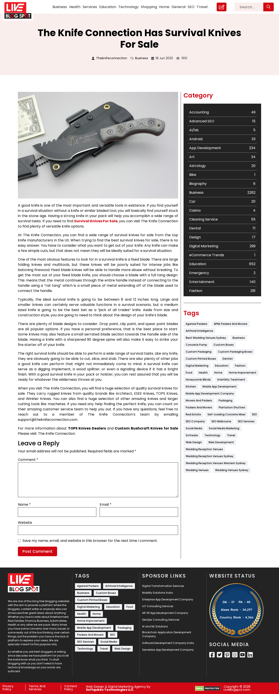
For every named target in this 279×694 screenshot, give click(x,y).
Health (74, 6)
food (189, 372)
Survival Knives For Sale (95, 221)
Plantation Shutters (232, 407)
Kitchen (191, 386)
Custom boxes (224, 345)
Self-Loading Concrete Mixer (226, 414)
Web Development (221, 442)
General (178, 6)
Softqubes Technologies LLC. (110, 689)
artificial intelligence (199, 331)
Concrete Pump (196, 345)
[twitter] (219, 655)
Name (24, 504)
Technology (128, 6)
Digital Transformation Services (163, 586)
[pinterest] (227, 655)
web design (194, 442)
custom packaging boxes (235, 352)
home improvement (242, 372)
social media (194, 428)
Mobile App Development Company (210, 393)
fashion (240, 365)
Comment (28, 459)
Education (107, 6)
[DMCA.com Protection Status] (207, 688)
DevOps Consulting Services (160, 620)
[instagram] (235, 655)
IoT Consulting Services (157, 606)
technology (212, 435)
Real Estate (193, 414)
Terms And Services (37, 688)
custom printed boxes (201, 358)
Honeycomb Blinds (198, 379)
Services (90, 6)
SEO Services (246, 421)
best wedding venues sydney (206, 338)
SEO (191, 6)
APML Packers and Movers (230, 324)
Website (25, 522)
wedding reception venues (204, 449)
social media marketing (224, 428)
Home (164, 6)
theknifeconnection (111, 58)
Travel (202, 6)
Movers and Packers (199, 400)
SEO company (195, 421)
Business (60, 6)
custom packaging (198, 352)
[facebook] (212, 655)
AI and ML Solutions (155, 626)
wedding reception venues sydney (209, 456)
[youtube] (242, 655)
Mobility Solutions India (157, 593)
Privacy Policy (8, 688)
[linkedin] (250, 655)
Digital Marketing (197, 365)
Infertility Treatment (231, 379)
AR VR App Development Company (165, 613)
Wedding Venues (197, 470)
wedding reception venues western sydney (216, 463)
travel (231, 435)
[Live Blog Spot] (20, 10)
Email (105, 504)
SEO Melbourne (221, 421)
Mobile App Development (219, 386)
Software (192, 435)
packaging (225, 400)
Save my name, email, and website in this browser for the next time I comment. (90, 540)
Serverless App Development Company (168, 650)
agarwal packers (196, 324)
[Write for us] (221, 7)
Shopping (149, 6)
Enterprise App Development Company (167, 599)
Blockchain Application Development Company (166, 634)
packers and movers (199, 407)
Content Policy (70, 688)
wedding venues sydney (231, 470)
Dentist (228, 358)
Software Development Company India (168, 643)
